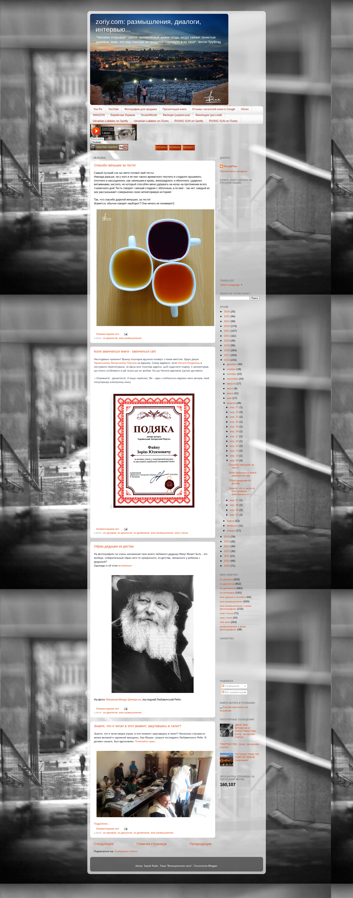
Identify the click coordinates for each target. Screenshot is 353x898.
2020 (227, 340)
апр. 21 (234, 416)
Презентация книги (174, 109)
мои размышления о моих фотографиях (236, 607)
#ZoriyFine (230, 166)
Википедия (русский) (209, 115)
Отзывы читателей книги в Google (213, 109)
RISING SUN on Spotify (188, 120)
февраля (232, 525)
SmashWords (149, 115)
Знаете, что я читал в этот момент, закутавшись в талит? (137, 726)
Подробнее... (102, 823)
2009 (227, 565)
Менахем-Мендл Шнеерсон (123, 699)
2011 (227, 556)
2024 (227, 321)
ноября (231, 369)
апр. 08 (234, 460)
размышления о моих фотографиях (233, 628)
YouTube (113, 109)
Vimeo (245, 109)
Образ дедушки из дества (114, 546)
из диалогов (110, 338)
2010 (227, 560)
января (231, 530)
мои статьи (181, 532)
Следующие (104, 844)
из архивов (109, 532)
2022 (227, 331)
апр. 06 (234, 505)
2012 (227, 551)
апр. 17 (234, 436)
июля (230, 388)
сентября (233, 378)
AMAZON (99, 115)
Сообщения (231, 686)
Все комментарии (235, 692)
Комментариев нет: (108, 334)
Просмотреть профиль (233, 171)
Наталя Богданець (189, 362)
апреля (231, 403)
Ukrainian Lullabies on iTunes (151, 120)
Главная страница (152, 844)
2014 (227, 541)
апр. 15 (234, 446)
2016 (227, 360)
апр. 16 (234, 441)
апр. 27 (234, 407)
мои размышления (130, 338)
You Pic (98, 109)
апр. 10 (234, 455)
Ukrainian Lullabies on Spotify (110, 120)
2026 (227, 311)
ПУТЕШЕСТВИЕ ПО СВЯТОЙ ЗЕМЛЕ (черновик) (247, 757)
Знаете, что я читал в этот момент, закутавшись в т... (241, 491)
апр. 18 (234, 431)
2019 (227, 345)
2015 (227, 536)
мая (229, 398)
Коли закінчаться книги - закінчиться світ (125, 351)
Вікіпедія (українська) (176, 115)
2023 (227, 326)
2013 (227, 546)
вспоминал (125, 565)
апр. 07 (234, 500)
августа (231, 383)
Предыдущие (201, 844)
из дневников (141, 532)
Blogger (212, 865)
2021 (227, 335)
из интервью (227, 592)
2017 (227, 355)
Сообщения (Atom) (126, 851)
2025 (227, 316)
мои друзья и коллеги (233, 597)
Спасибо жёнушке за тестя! (115, 165)
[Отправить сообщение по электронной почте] (125, 334)
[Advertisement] (236, 659)
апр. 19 (234, 426)
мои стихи (226, 617)
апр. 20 (234, 421)
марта (231, 521)
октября (232, 374)
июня (230, 393)
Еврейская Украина (122, 115)
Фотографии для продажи (140, 109)
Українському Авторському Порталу (115, 362)
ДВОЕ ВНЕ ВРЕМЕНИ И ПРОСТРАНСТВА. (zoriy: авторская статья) (245, 731)
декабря (232, 364)
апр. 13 (234, 450)
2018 (227, 350)
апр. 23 (234, 412)
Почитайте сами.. (145, 741)
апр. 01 (234, 514)
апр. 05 (234, 510)
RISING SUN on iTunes (223, 120)
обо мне (225, 622)
